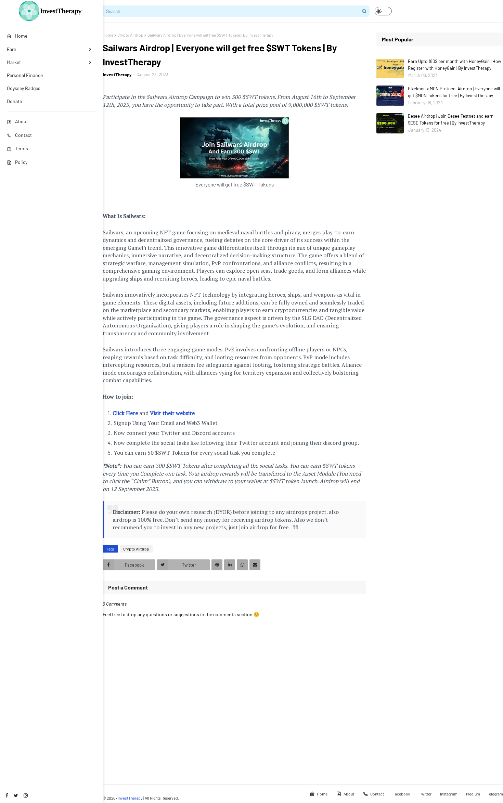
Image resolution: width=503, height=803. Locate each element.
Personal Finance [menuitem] (25, 75)
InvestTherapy (117, 74)
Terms (21, 148)
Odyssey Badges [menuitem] (23, 88)
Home (108, 35)
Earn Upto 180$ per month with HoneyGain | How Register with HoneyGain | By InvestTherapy (454, 65)
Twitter (425, 793)
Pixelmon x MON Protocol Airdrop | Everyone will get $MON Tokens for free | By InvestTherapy (454, 92)
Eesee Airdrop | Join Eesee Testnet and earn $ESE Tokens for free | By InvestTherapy (450, 119)
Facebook (401, 793)
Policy (21, 162)
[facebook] (6, 795)
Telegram (495, 793)
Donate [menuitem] (14, 101)
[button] (383, 11)
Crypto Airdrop (130, 35)
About (21, 121)
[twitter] (16, 795)
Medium (473, 793)
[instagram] (26, 795)
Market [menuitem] (14, 62)
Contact (23, 135)
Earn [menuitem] (11, 49)
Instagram (448, 793)
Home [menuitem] (21, 36)
